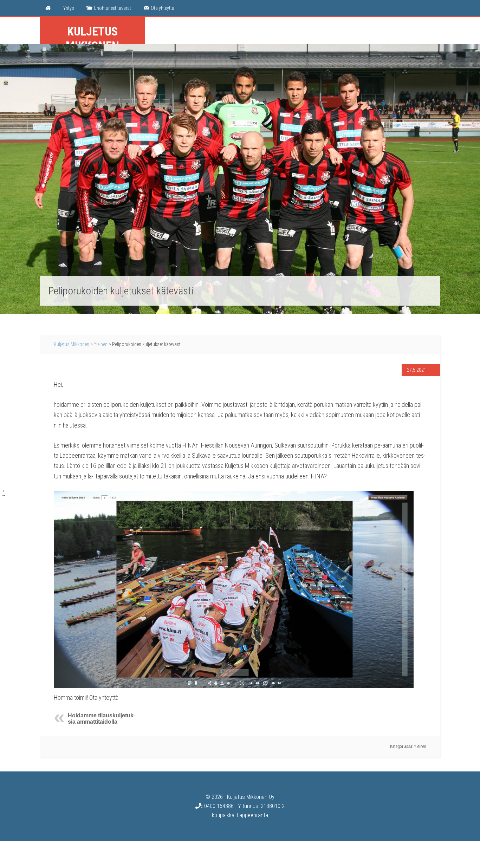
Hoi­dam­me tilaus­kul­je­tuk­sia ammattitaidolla (101, 718)
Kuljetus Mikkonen (92, 38)
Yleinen (101, 344)
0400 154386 (218, 806)
